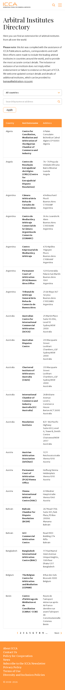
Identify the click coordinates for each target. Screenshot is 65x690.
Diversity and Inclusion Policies (24, 674)
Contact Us (10, 652)
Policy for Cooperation (18, 656)
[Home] (16, 5)
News (6, 659)
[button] (59, 5)
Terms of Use (12, 671)
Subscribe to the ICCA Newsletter (24, 663)
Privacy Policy (12, 667)
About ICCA (10, 648)
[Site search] (53, 5)
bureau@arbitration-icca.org (18, 81)
